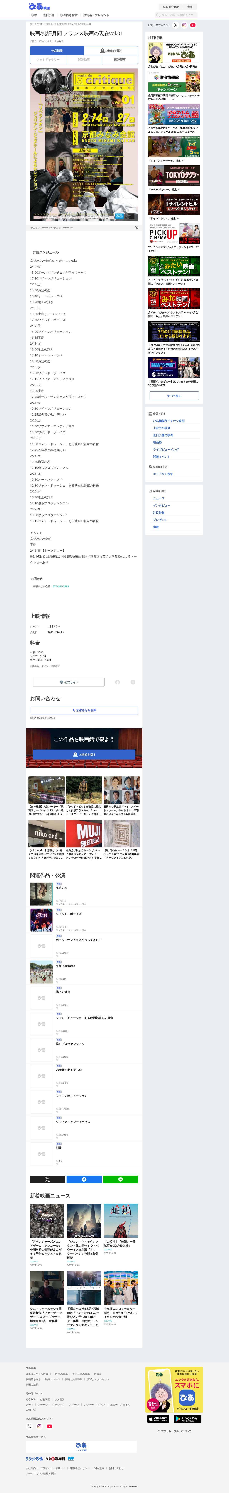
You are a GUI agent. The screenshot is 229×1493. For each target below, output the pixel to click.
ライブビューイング (166, 449)
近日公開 (49, 15)
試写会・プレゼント (96, 15)
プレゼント (160, 520)
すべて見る (174, 396)
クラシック (58, 1404)
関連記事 (120, 59)
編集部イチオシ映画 (37, 1374)
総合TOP (31, 1399)
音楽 (190, 7)
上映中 (33, 15)
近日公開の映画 (163, 435)
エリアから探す (163, 474)
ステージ (43, 1404)
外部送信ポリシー (80, 1468)
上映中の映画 (161, 428)
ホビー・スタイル (120, 1404)
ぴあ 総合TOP (171, 7)
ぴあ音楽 (60, 1399)
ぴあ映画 (48, 24)
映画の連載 (32, 1384)
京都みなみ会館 (86, 710)
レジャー (89, 1404)
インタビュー (161, 505)
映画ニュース (52, 1379)
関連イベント (161, 457)
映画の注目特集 (73, 1379)
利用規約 (99, 1468)
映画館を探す (69, 15)
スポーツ (74, 1404)
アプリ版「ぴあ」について (176, 1431)
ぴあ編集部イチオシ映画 (169, 421)
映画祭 (157, 442)
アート (29, 1404)
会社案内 (31, 1468)
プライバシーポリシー (52, 1468)
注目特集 (159, 513)
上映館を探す (114, 51)
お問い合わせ (116, 1468)
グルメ (102, 1404)
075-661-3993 (61, 586)
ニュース (159, 498)
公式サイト (71, 682)
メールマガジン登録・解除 (41, 1473)
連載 (156, 527)
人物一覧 (31, 1409)
